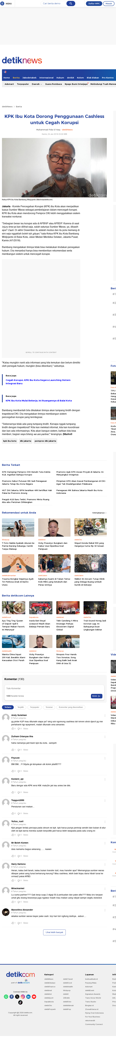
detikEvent (89, 990)
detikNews (7, 106)
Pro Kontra (107, 77)
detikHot (48, 994)
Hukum (60, 77)
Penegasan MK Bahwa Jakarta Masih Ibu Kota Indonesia (79, 491)
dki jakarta (25, 441)
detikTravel (68, 979)
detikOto (48, 1005)
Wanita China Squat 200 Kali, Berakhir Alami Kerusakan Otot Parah (13, 657)
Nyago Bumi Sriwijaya (76, 84)
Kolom (80, 77)
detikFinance (49, 987)
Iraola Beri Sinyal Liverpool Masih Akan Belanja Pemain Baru (39, 623)
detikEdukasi (49, 983)
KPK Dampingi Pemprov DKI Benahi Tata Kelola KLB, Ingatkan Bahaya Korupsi (26, 473)
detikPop (67, 1009)
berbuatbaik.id (91, 979)
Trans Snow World (93, 998)
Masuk (109, 3)
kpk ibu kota (9, 441)
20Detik (66, 998)
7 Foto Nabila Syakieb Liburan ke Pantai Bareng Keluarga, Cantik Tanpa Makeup (18, 546)
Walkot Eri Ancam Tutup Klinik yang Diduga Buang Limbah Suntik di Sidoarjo (89, 582)
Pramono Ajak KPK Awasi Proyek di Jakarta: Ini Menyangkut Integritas (79, 473)
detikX (70, 77)
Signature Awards (92, 994)
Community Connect (94, 1024)
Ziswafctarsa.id (91, 1009)
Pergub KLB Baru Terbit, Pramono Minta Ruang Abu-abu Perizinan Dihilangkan (25, 500)
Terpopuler (23, 84)
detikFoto (67, 1002)
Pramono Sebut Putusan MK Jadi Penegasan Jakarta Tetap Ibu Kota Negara (24, 482)
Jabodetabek (29, 77)
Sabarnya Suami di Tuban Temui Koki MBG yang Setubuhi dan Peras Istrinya (54, 582)
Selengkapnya (98, 513)
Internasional (46, 77)
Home (6, 77)
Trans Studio (90, 1002)
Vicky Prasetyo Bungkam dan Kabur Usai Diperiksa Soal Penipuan (52, 546)
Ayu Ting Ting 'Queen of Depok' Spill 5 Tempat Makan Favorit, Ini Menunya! (13, 625)
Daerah (36, 84)
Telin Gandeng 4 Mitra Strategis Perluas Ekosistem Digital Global (67, 625)
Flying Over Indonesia (94, 1013)
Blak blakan (93, 77)
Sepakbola (49, 1002)
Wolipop (67, 990)
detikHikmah (68, 1005)
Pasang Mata (90, 983)
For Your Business (92, 1017)
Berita (16, 77)
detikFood (67, 983)
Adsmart (9, 84)
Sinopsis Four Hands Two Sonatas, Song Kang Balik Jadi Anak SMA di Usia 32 (66, 659)
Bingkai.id (89, 1005)
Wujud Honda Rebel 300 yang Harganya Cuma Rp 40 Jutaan (89, 544)
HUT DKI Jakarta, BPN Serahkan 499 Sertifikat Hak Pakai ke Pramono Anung (27, 491)
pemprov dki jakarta (45, 441)
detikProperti (50, 1009)
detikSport (48, 998)
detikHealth (68, 987)
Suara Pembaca (53, 84)
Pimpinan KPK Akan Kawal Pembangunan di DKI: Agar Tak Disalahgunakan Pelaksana (81, 482)
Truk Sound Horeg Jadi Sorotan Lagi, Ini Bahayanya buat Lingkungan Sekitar (95, 625)
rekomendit (90, 1020)
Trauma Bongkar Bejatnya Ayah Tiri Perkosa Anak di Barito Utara (18, 582)
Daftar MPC (94, 3)
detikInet (48, 990)
